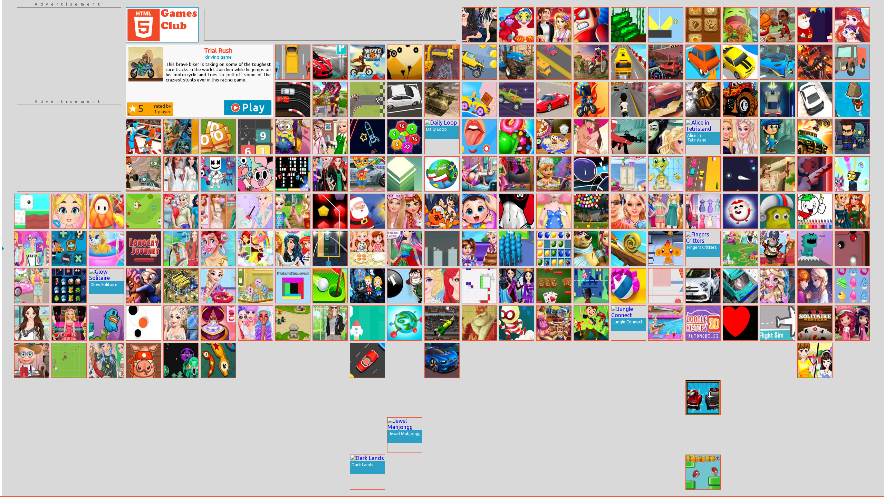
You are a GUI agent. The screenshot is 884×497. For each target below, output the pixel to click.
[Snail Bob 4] (740, 472)
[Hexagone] (553, 248)
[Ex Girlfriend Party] (292, 248)
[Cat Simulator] (404, 360)
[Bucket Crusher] (740, 397)
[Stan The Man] (143, 174)
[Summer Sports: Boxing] (143, 136)
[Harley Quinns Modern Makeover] (404, 397)
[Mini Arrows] (218, 472)
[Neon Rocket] (367, 136)
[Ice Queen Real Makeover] (777, 285)
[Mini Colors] (591, 174)
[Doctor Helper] (591, 472)
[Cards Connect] (31, 472)
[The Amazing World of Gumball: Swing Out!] (255, 174)
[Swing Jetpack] (404, 285)
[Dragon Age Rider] (442, 211)
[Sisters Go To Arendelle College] (330, 136)
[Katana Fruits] (852, 434)
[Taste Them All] (479, 136)
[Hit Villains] (591, 24)
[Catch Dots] (143, 323)
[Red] (740, 323)
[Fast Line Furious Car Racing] (665, 62)
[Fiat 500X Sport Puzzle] (703, 285)
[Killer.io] (815, 174)
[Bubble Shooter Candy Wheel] (591, 211)
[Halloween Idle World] (665, 472)
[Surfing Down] (852, 99)
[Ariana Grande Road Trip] (628, 397)
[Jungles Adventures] (255, 434)
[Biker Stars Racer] (628, 99)
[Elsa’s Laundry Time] (218, 434)
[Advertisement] (69, 51)
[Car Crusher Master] (740, 285)
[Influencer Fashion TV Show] (255, 472)
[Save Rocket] (367, 323)
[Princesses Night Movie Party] (665, 211)
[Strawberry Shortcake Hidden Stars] (852, 323)
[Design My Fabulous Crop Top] (852, 360)
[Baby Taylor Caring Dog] (106, 248)
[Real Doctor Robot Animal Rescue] (330, 99)
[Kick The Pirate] (777, 248)
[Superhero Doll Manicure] (553, 472)
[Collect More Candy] (516, 136)
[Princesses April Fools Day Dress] (479, 360)
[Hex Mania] (292, 360)
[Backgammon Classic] (852, 397)
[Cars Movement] (367, 360)
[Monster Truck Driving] (516, 99)
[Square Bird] (31, 211)
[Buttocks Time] (516, 211)
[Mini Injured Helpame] (292, 136)
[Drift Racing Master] (740, 62)
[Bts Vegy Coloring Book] (815, 211)
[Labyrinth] (553, 434)
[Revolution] (292, 397)
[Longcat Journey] (143, 248)
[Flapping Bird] (703, 472)
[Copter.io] (69, 360)
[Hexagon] (404, 136)
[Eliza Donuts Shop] (218, 285)
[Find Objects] (852, 472)
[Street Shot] (777, 360)
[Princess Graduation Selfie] (330, 174)
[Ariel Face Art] (516, 24)
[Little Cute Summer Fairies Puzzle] (255, 248)
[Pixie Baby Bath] (553, 174)
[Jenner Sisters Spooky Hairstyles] (479, 24)
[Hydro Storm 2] (703, 99)
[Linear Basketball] (777, 397)
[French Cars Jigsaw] (442, 360)
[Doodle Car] (703, 323)
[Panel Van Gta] (31, 397)
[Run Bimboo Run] (815, 24)
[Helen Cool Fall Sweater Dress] (330, 323)
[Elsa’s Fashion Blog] (703, 211)
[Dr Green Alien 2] (442, 248)
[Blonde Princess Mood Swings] (740, 360)
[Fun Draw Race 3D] (591, 397)
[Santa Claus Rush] (367, 211)
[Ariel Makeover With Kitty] (852, 24)
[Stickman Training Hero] (330, 472)
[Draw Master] (181, 472)
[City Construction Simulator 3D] (442, 62)
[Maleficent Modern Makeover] (665, 136)
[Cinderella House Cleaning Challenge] (479, 434)
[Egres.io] (665, 285)
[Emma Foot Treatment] (69, 397)
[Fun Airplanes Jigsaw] (815, 434)
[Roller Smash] (628, 285)
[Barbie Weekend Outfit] (31, 248)
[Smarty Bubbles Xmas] (69, 472)
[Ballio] (852, 248)
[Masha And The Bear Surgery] (591, 248)
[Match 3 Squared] (292, 285)
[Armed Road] (777, 99)
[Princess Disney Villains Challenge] (516, 285)
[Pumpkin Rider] (815, 62)
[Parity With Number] (255, 397)
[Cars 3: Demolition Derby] (665, 99)
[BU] (404, 323)
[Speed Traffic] (553, 62)
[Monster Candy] (852, 285)
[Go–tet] (479, 285)
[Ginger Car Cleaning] (367, 174)
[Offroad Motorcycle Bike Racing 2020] (591, 62)
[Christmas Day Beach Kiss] (591, 136)
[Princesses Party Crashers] (442, 397)
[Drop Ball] (181, 397)
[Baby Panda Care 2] (479, 211)
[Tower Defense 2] (292, 323)
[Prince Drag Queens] (703, 360)
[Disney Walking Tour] (740, 248)
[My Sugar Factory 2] (628, 24)
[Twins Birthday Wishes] (553, 323)
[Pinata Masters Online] (106, 472)
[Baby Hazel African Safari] (143, 397)
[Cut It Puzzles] (665, 24)
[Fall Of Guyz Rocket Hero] (106, 434)
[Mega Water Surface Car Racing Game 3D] (255, 360)
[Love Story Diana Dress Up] (69, 211)
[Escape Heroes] (516, 323)
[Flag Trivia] (442, 174)
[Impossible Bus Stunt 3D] (628, 62)
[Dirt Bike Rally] (591, 99)
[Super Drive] (777, 62)
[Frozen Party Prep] (815, 472)
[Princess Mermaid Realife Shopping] (516, 174)
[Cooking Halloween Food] (553, 136)
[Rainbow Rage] (852, 174)
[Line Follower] (516, 397)
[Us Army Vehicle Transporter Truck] (442, 99)
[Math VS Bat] (591, 285)
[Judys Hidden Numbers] (143, 285)
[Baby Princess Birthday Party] (479, 248)
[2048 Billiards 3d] (367, 397)
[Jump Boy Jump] (777, 136)
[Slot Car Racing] (292, 99)
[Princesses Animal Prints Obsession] (591, 434)
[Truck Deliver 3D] (852, 62)
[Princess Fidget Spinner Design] (69, 323)
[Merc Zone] (628, 136)
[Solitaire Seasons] (367, 434)
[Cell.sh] (181, 360)
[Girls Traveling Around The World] (255, 323)
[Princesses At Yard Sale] (181, 211)
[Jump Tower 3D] (404, 174)
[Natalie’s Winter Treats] (591, 360)
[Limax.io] (740, 174)
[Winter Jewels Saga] (628, 472)
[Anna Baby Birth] (665, 434)
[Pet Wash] (665, 174)
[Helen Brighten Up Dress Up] (181, 248)
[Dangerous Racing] (553, 99)
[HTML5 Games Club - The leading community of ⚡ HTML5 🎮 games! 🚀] (162, 25)
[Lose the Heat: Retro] (703, 397)
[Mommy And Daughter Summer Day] (292, 211)
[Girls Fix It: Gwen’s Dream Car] (31, 285)
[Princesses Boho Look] (442, 285)
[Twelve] (255, 136)
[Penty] (330, 211)
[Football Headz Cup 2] (31, 434)
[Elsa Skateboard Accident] (553, 211)
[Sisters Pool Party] (665, 323)
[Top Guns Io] (553, 360)
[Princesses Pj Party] (404, 211)
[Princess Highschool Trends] (628, 211)
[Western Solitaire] (815, 323)
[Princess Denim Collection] (628, 434)
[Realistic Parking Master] (404, 99)
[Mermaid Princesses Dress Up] (442, 472)
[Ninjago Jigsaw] (181, 136)
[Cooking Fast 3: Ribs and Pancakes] (665, 397)
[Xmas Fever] (740, 211)
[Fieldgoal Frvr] (330, 248)
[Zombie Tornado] (852, 136)
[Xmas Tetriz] (69, 285)
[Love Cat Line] (69, 434)
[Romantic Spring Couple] (815, 360)
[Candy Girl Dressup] (628, 360)
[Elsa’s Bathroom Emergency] (255, 211)
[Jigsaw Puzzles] (815, 285)
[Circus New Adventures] (777, 211)
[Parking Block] (740, 434)
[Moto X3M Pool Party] (367, 62)
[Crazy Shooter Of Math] (69, 248)
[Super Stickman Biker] (404, 62)
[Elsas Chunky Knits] (181, 323)
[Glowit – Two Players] (292, 174)
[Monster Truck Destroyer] (740, 99)
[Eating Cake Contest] (740, 24)
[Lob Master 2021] (442, 323)
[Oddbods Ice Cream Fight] (665, 360)
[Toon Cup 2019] (330, 397)
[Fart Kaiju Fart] (106, 323)
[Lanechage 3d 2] (703, 174)
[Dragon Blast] (815, 248)
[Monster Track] (479, 62)
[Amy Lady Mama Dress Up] (31, 323)
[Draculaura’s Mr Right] (815, 397)
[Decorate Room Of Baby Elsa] (628, 174)
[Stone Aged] (330, 360)
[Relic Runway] (777, 174)
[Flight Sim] (777, 323)
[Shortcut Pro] (106, 211)
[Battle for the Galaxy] (181, 285)
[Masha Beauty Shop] (31, 360)
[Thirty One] (553, 285)
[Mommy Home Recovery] (479, 174)
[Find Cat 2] (777, 472)
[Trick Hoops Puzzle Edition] (777, 24)
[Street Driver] (292, 472)
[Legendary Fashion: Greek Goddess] (516, 472)
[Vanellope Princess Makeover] (703, 434)
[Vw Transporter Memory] (479, 472)
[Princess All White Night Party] (181, 174)
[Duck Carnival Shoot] (292, 434)
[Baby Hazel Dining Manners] (367, 248)
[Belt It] (181, 434)
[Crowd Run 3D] (516, 248)
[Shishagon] (143, 434)
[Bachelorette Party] (740, 136)
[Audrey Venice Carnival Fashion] (330, 434)
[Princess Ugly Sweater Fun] (106, 360)
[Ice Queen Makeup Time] (479, 397)
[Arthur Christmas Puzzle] (479, 323)
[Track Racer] (292, 62)
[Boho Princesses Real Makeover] (852, 211)
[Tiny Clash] (553, 397)
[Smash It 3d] (516, 434)
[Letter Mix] (218, 136)
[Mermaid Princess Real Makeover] (218, 248)
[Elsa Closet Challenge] (777, 434)
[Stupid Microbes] (143, 211)
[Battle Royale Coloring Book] (218, 174)
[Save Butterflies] (442, 434)
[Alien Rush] (591, 323)
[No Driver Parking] (330, 62)
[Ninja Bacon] (143, 360)
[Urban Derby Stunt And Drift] (815, 99)
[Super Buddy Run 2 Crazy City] (479, 99)
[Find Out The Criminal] (218, 397)
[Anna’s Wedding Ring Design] (218, 323)
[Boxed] (143, 472)
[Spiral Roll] (628, 248)
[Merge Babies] (255, 285)
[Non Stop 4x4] (367, 99)
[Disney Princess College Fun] (218, 211)
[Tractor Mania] (516, 62)
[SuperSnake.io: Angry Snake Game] (218, 360)
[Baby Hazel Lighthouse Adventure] (367, 285)
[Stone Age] (703, 24)
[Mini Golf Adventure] (330, 285)
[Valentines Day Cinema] (553, 24)
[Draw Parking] (703, 62)
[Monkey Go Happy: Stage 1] (665, 248)
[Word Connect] (516, 360)
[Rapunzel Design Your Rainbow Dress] (404, 248)
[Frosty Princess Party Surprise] (106, 397)
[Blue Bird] (404, 472)
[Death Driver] (815, 136)
